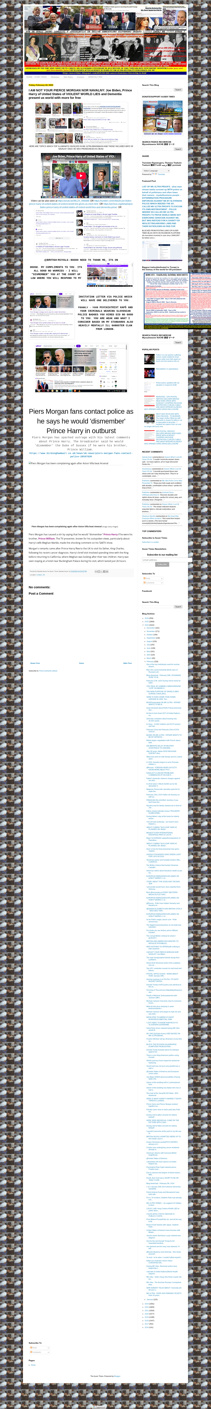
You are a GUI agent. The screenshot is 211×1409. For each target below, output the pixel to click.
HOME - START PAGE (36, 77)
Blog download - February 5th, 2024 (160, 1183)
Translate (161, 174)
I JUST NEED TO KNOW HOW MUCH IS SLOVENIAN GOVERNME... (162, 1024)
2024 (147, 625)
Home (81, 663)
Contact (80, 77)
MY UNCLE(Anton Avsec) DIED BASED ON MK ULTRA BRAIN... (163, 1035)
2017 (147, 1324)
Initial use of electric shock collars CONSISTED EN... (159, 1262)
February (150, 662)
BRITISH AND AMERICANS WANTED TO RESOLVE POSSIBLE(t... (162, 942)
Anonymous (146, 469)
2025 (147, 622)
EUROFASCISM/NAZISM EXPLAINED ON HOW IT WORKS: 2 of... (162, 877)
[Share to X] (101, 571)
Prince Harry (110, 534)
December (151, 628)
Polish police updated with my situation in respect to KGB (167, 384)
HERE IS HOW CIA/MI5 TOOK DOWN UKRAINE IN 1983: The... (161, 698)
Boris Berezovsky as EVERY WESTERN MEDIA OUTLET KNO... (162, 893)
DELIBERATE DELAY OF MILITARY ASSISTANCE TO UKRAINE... (160, 747)
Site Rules (68, 77)
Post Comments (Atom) (48, 671)
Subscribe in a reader (150, 542)
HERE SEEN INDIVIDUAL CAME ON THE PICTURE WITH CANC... (162, 1121)
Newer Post (35, 663)
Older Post (127, 663)
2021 (147, 1311)
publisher (146, 481)
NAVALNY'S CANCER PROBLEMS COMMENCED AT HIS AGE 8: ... (160, 774)
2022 (147, 1307)
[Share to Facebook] (104, 571)
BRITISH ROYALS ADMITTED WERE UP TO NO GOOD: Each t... (163, 1138)
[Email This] (96, 571)
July (148, 645)
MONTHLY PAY (95, 77)
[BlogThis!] (98, 571)
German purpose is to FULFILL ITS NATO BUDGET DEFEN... (162, 980)
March (149, 658)
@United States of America (156, 1158)
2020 (147, 1314)
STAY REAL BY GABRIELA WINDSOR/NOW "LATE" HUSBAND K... (163, 687)
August (150, 641)
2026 (147, 618)
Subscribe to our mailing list (162, 555)
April (149, 655)
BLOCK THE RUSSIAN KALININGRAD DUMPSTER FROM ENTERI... (161, 1045)
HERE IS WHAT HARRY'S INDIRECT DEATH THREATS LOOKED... (163, 1100)
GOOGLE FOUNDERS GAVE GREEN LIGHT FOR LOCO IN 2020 (163, 855)
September (151, 638)
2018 (147, 1321)
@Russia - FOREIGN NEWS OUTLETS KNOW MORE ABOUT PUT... (161, 769)
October (150, 635)
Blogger (117, 1376)
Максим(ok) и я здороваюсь (167, 369)
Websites (55, 77)
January (150, 1300)
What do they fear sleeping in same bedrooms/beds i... (160, 1007)
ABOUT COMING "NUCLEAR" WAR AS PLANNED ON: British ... (161, 828)
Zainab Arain (147, 457)
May (148, 651)
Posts (147, 579)
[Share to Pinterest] (107, 571)
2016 (147, 1327)
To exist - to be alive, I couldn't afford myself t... (164, 1257)
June (149, 648)
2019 (147, 1317)
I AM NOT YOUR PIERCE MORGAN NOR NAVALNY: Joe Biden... (162, 953)
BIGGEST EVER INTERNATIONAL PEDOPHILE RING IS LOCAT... (159, 834)
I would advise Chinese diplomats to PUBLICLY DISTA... (160, 1215)
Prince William (46, 538)
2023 (147, 1304)
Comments (149, 583)
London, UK (41, 575)
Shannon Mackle (148, 516)
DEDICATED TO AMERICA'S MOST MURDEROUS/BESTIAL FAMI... (160, 1018)
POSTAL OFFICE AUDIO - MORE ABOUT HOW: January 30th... (162, 975)
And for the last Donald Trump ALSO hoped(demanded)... (160, 1242)
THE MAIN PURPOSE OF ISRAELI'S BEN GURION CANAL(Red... (162, 693)
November (151, 631)
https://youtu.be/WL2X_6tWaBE (74, 201)
